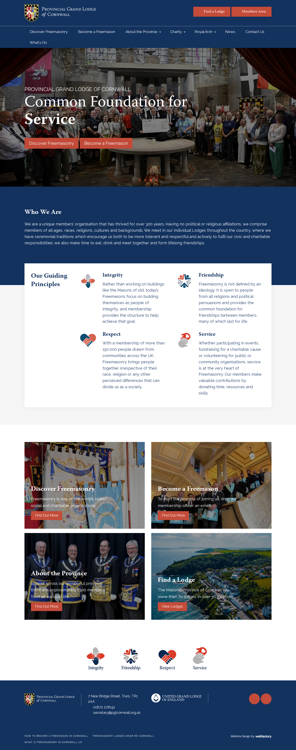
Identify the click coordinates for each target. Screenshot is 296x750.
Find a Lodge (214, 12)
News (230, 31)
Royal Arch (203, 31)
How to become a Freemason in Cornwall (56, 736)
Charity (176, 31)
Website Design (240, 736)
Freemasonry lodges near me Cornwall (123, 736)
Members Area (254, 12)
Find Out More (46, 515)
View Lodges (172, 606)
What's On (38, 42)
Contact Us (255, 31)
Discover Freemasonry (49, 31)
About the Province (141, 31)
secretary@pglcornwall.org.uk (116, 713)
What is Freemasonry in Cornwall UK (53, 742)
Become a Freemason (96, 31)
